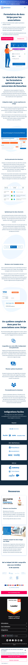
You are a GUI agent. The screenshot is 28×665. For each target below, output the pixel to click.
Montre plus (22, 654)
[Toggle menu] (25, 7)
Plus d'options (4, 663)
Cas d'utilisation (5, 626)
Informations (4, 623)
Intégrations (4, 630)
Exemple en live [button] (20, 38)
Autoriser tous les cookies (14, 656)
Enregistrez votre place (15, 3)
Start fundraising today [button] (14, 592)
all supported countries (14, 587)
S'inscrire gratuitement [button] (7, 38)
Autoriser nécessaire (14, 660)
